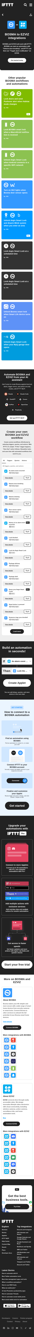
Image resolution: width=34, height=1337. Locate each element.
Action (13, 552)
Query (12, 526)
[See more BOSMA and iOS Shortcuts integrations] (10, 1061)
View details (9, 478)
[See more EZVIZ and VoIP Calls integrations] (10, 1164)
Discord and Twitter (23, 1264)
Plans (3, 1250)
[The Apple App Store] (9, 1306)
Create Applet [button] (17, 682)
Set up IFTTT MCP (17, 418)
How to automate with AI (10, 1273)
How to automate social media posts (13, 1296)
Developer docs (7, 1253)
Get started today (17, 60)
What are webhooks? (8, 1288)
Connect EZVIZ (11, 1124)
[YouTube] (17, 1328)
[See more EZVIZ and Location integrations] (10, 1143)
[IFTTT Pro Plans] (28, 523)
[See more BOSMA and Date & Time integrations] (10, 1054)
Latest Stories (8, 1270)
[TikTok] (26, 1328)
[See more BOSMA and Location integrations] (10, 1047)
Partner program (26, 1318)
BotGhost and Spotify (24, 1246)
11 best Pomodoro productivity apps (13, 1291)
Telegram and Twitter (23, 1262)
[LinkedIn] (8, 1328)
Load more (17, 631)
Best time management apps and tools (14, 1279)
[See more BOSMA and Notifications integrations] (10, 1075)
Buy (4, 1118)
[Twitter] (21, 1328)
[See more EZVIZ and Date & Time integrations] (10, 1171)
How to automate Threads (10, 1294)
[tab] (4, 460)
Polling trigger (15, 473)
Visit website (7, 1022)
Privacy (17, 1321)
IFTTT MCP (5, 1238)
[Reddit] (30, 1328)
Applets (4, 1235)
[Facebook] (4, 1328)
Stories (4, 1232)
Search (4, 1247)
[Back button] (3, 14)
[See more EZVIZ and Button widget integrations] (10, 1150)
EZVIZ (25, 34)
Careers (15, 1318)
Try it (27, 478)
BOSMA (10, 34)
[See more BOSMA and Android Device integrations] (10, 1068)
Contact (10, 1321)
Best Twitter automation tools (11, 1276)
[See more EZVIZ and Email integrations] (10, 1136)
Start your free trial (17, 964)
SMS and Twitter (22, 1249)
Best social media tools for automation (14, 1299)
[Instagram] (13, 1328)
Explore (5, 1227)
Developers (6, 1318)
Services (4, 1229)
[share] (31, 14)
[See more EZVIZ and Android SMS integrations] (10, 1157)
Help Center (5, 1241)
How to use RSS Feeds (9, 1285)
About (25, 1321)
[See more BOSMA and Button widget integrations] (10, 1040)
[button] (30, 5)
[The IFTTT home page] (7, 5)
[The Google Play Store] (24, 1306)
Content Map (6, 1244)
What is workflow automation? (12, 1282)
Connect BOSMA (12, 1027)
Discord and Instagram (24, 1229)
